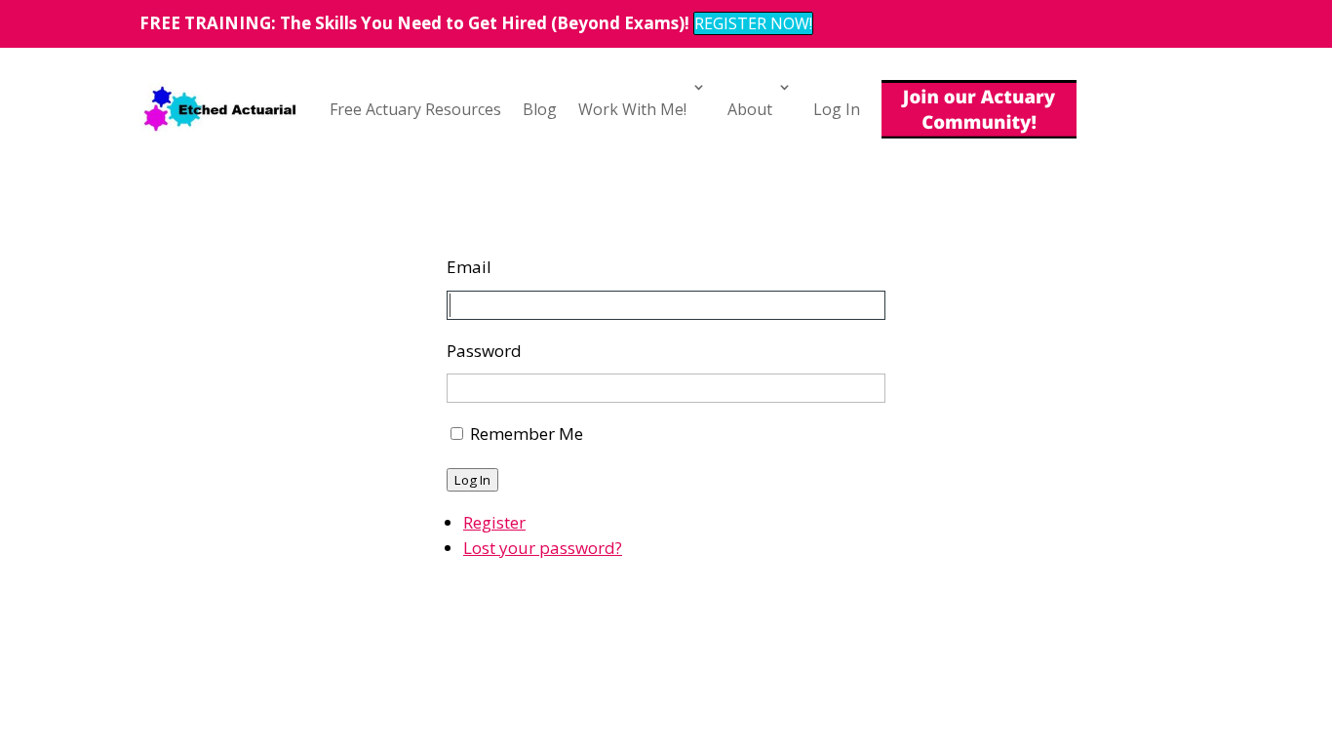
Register (494, 522)
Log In (836, 109)
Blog (540, 109)
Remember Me (526, 433)
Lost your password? (542, 547)
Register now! (753, 23)
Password (484, 350)
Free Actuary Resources (415, 109)
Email (469, 267)
